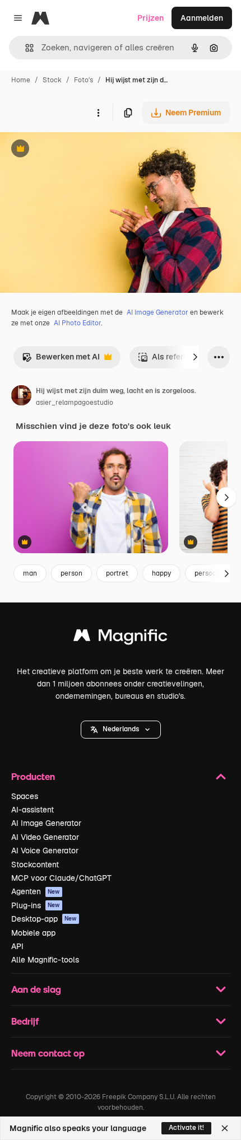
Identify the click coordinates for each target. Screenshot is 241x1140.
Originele (73, 149)
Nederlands (121, 729)
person (71, 573)
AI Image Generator (157, 312)
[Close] (224, 1128)
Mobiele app (33, 933)
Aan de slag (36, 989)
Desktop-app (44, 919)
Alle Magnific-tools (45, 960)
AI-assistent (32, 810)
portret (117, 573)
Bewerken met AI (61, 360)
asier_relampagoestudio (74, 402)
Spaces (24, 796)
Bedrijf (25, 1021)
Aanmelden (201, 18)
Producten (33, 776)
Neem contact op (48, 1053)
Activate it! (186, 1127)
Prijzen (150, 18)
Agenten (35, 891)
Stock (52, 80)
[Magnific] (120, 638)
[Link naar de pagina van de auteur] (21, 397)
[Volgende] (195, 357)
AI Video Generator (45, 837)
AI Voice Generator (44, 850)
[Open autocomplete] (25, 48)
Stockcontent (35, 864)
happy (161, 573)
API (17, 946)
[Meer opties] (98, 112)
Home (20, 80)
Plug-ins (35, 905)
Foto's (83, 80)
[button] (121, 730)
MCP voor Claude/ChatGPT (61, 878)
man (30, 573)
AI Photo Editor (77, 323)
